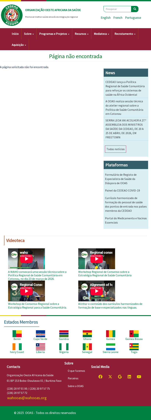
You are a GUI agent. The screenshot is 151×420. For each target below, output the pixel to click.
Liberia (40, 352)
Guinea (110, 339)
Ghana (87, 339)
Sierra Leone (110, 352)
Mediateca (100, 34)
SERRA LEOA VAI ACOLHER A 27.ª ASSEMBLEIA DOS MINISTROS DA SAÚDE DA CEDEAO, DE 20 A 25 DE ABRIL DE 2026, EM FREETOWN (126, 128)
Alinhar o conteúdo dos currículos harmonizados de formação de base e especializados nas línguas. (110, 305)
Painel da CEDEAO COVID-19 (122, 190)
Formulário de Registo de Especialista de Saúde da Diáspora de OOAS (121, 179)
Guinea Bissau (134, 339)
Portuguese (133, 18)
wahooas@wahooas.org (27, 397)
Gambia (64, 339)
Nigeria (64, 352)
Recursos (81, 34)
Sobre (28, 34)
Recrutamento (124, 34)
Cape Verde (40, 339)
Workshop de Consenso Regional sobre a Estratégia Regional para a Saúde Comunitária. (37, 305)
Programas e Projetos (53, 34)
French (117, 18)
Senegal (87, 352)
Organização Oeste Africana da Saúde (53, 10)
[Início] (12, 15)
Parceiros (73, 378)
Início (15, 34)
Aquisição (18, 45)
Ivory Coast (17, 352)
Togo (134, 352)
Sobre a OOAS (76, 386)
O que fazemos (76, 371)
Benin (17, 339)
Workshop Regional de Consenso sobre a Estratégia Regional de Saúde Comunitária (104, 273)
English (106, 18)
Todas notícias (115, 149)
